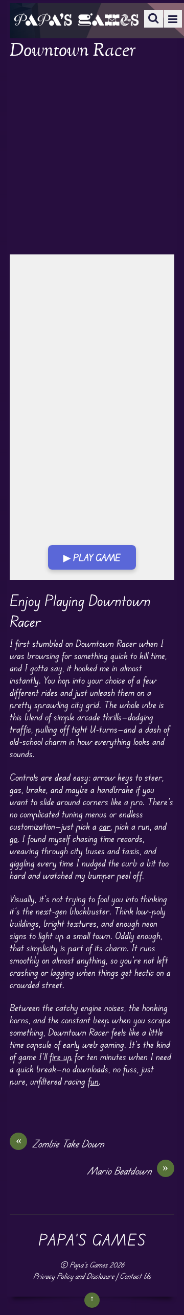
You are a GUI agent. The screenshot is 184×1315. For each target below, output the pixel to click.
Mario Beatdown (128, 1170)
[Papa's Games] (76, 19)
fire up (61, 1056)
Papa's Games (88, 1265)
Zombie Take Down (60, 1143)
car (104, 826)
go (13, 838)
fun (93, 1081)
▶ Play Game (92, 557)
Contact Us (135, 1276)
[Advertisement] (92, 158)
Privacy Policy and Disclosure (73, 1276)
